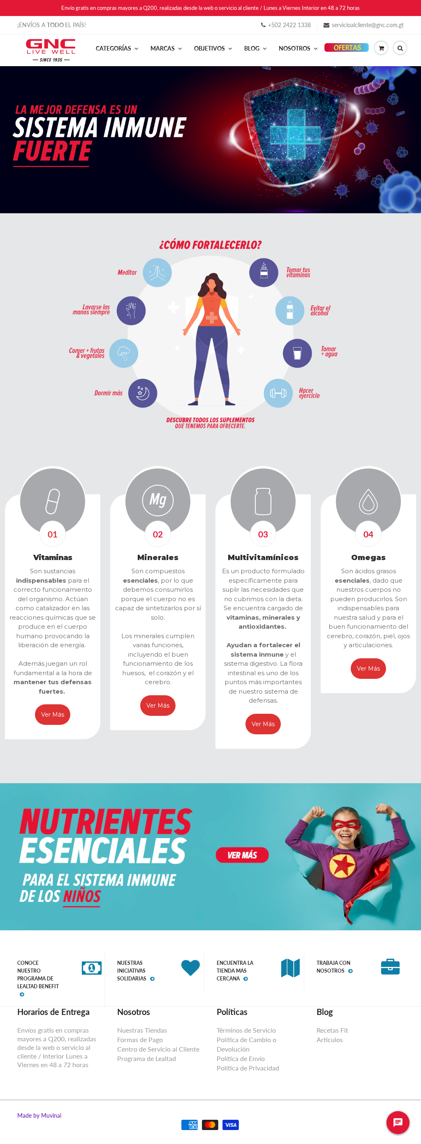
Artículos (330, 1039)
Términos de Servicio (246, 1030)
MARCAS (162, 48)
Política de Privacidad (248, 1068)
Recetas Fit (332, 1030)
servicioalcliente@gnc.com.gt (368, 24)
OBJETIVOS (209, 48)
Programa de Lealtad (146, 1058)
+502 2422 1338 (289, 24)
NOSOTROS (294, 48)
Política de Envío (241, 1058)
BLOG (251, 48)
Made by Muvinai (39, 1115)
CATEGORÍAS (113, 48)
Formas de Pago (140, 1039)
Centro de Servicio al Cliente (158, 1049)
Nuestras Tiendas (142, 1030)
